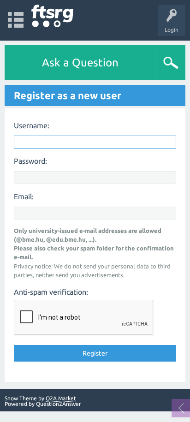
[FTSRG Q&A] (52, 16)
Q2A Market (61, 398)
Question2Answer (58, 404)
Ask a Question (80, 62)
